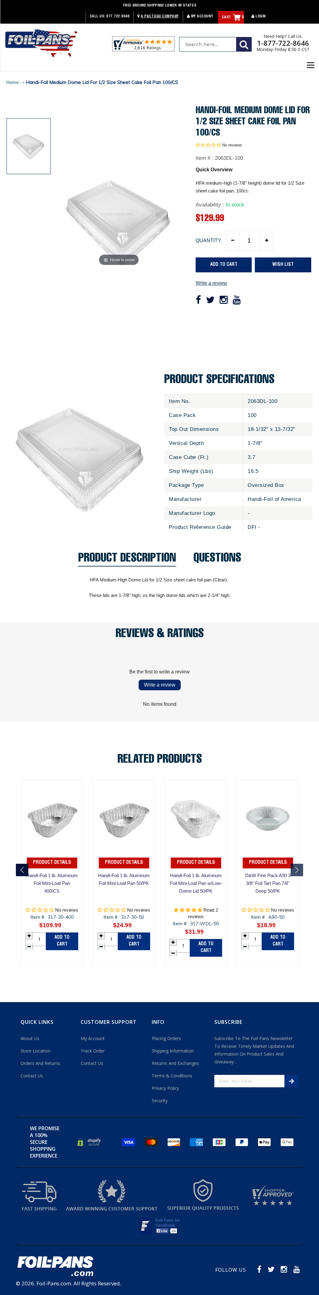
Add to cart (62, 941)
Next (297, 870)
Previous (22, 870)
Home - (14, 82)
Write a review (211, 283)
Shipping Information (173, 1051)
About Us (30, 1038)
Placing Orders (166, 1038)
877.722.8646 (117, 16)
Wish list (283, 264)
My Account (202, 16)
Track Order (93, 1051)
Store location (35, 1051)
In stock (235, 205)
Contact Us (32, 1076)
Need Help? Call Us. (283, 36)
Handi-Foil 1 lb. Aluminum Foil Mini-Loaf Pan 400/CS (52, 883)
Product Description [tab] (127, 560)
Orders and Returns (40, 1063)
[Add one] (266, 240)
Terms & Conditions (172, 1076)
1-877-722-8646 (283, 43)
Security (160, 1100)
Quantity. (209, 240)
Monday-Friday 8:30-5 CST (283, 49)
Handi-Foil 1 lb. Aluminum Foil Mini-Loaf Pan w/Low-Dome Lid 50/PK (196, 883)
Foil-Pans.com (53, 1283)
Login (260, 16)
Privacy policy (165, 1088)
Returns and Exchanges (175, 1063)
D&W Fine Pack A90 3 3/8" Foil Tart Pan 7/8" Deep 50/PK (268, 883)
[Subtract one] (233, 240)
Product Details (52, 862)
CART (233, 17)
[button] (208, 145)
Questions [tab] (217, 560)
